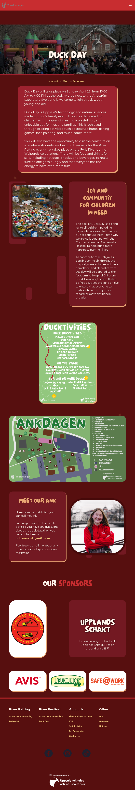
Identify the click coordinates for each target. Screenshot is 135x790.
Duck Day (44, 721)
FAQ (101, 716)
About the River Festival (51, 716)
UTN (71, 721)
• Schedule (78, 81)
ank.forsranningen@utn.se (33, 538)
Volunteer (104, 721)
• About (54, 81)
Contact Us (74, 736)
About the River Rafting (20, 716)
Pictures (103, 726)
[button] (130, 5)
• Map (65, 81)
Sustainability (75, 726)
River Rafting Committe (80, 716)
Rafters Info (14, 721)
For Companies (76, 731)
